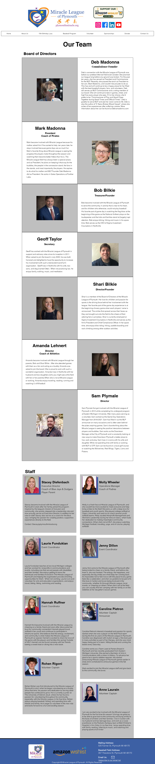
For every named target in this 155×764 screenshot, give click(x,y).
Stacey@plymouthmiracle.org (44, 524)
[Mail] (113, 757)
